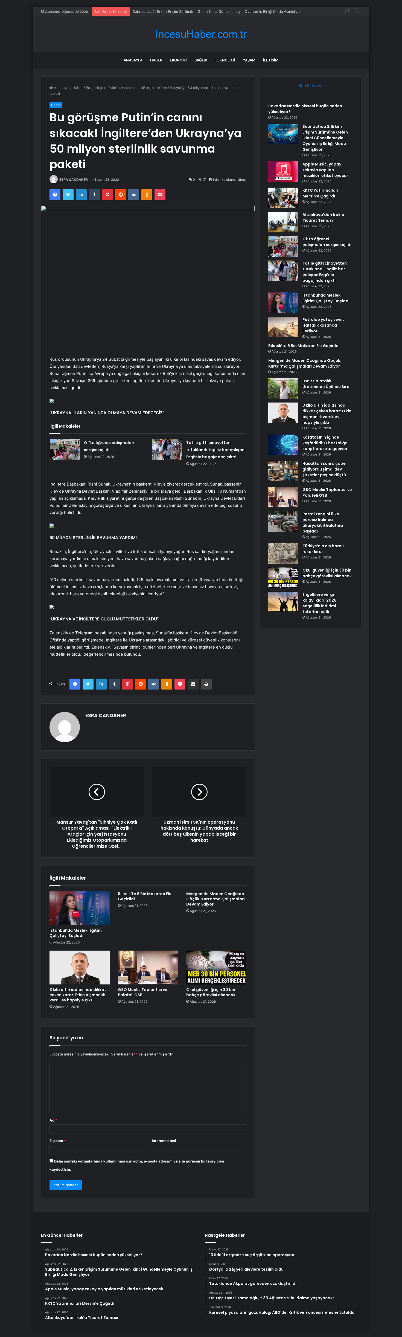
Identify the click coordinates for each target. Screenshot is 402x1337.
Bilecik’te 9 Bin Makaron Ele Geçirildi (144, 896)
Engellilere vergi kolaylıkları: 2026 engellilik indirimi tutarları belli (319, 603)
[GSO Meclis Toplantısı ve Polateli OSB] (148, 967)
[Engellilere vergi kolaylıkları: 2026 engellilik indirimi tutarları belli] (283, 602)
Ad (53, 1120)
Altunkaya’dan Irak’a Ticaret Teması (323, 217)
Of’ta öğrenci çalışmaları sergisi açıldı (326, 241)
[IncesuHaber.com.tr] (201, 34)
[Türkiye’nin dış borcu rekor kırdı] (283, 553)
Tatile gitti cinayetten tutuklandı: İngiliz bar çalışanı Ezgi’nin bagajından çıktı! (216, 450)
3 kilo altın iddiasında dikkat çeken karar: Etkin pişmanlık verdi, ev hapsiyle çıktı (77, 995)
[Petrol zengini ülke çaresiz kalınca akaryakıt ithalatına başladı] (283, 521)
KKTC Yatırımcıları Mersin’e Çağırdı (320, 193)
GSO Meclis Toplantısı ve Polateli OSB (142, 992)
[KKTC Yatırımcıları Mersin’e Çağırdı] (283, 198)
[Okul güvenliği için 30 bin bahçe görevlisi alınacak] (216, 967)
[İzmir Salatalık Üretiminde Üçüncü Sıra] (283, 388)
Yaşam (249, 60)
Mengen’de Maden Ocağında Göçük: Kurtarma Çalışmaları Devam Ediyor (215, 899)
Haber (156, 60)
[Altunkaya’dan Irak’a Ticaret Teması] (283, 222)
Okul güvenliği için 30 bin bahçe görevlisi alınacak (210, 992)
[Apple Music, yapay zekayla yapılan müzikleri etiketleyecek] (283, 171)
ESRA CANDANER (73, 180)
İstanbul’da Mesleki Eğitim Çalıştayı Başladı (75, 933)
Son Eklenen (310, 85)
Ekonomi (178, 60)
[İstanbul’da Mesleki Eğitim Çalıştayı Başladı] (79, 908)
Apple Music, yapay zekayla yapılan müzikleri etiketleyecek (325, 169)
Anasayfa (133, 60)
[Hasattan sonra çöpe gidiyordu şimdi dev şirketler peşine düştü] (283, 471)
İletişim (270, 60)
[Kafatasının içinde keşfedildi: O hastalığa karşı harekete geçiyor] (283, 444)
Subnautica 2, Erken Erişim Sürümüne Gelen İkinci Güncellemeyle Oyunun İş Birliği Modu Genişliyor (325, 138)
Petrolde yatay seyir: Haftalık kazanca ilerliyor (323, 325)
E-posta (57, 1140)
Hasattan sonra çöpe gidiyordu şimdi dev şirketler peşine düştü (324, 469)
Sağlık (200, 60)
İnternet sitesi (164, 1140)
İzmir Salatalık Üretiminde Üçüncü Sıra (325, 383)
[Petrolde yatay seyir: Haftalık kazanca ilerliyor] (283, 327)
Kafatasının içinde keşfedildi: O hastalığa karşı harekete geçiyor (325, 442)
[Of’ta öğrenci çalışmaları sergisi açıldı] (65, 449)
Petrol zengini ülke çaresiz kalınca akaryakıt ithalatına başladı (322, 522)
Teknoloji (225, 60)
